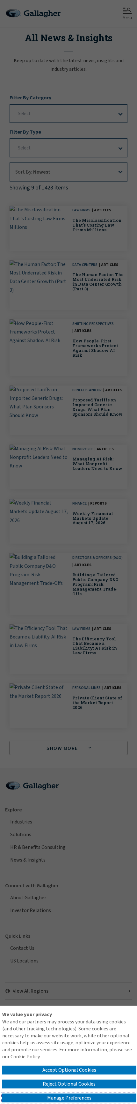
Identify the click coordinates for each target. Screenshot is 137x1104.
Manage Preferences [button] (69, 1097)
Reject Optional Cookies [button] (69, 1084)
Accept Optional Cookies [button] (69, 1070)
